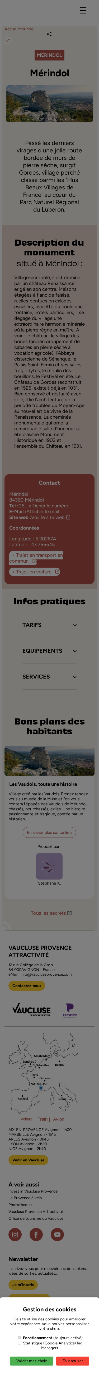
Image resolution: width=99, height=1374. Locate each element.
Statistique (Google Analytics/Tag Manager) (52, 1345)
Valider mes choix (31, 1361)
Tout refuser (73, 1361)
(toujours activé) (53, 1337)
